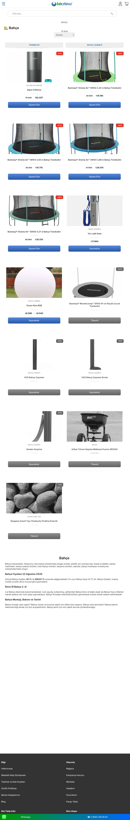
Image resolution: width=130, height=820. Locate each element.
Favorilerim (71, 795)
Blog (3, 801)
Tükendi (94, 320)
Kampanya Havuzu (75, 775)
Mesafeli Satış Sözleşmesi (13, 775)
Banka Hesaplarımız (10, 795)
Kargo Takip (72, 801)
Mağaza (70, 768)
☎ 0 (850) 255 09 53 (97, 817)
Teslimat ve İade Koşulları (13, 781)
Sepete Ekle (34, 105)
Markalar (70, 781)
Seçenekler (94, 248)
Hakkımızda (7, 768)
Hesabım (70, 788)
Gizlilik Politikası (9, 788)
